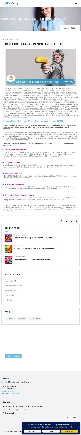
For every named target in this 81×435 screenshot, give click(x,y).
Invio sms (21, 318)
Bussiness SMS (10, 281)
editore (5, 40)
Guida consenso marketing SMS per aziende (32, 259)
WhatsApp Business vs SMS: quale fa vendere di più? (35, 248)
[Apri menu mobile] (76, 4)
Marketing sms (10, 290)
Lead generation (35, 318)
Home (65, 28)
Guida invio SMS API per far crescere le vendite (33, 238)
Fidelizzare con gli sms (13, 286)
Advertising (10, 318)
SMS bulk (73, 28)
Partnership (9, 295)
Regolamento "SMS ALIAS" (10, 393)
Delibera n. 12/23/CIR (8, 392)
